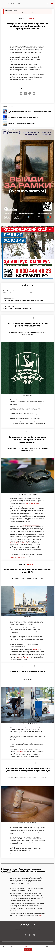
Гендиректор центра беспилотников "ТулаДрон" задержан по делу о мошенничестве (23, 300)
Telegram (19, 557)
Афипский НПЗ (36, 649)
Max (24, 557)
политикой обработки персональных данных (30, 946)
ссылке (41, 915)
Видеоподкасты (35, 929)
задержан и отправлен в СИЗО (31, 525)
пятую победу (38, 421)
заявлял (32, 511)
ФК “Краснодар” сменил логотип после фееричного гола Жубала (18, 292)
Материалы (25, 929)
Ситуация (31, 18)
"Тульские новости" (35, 503)
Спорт (30, 318)
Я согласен (28, 949)
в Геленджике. (19, 751)
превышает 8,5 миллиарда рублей (19, 542)
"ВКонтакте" (13, 557)
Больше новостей (27, 100)
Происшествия (30, 564)
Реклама (17, 929)
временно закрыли (23, 657)
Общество (30, 431)
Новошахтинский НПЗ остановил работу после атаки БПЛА (17, 308)
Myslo (27, 503)
